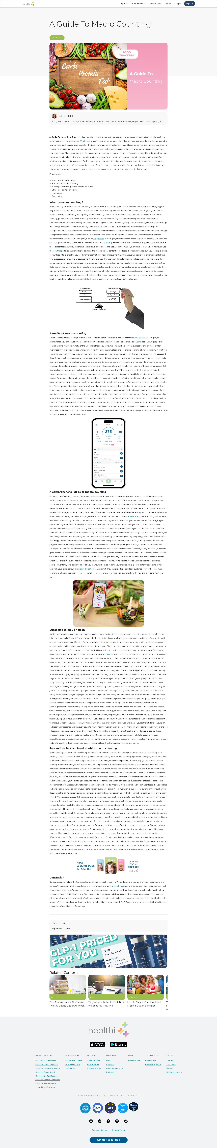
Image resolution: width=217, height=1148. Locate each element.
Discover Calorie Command (47, 1080)
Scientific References (45, 1087)
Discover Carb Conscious (46, 1064)
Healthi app (58, 251)
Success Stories (94, 1068)
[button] (124, 3)
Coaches (110, 1064)
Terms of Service (99, 1130)
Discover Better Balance (46, 1076)
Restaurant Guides (73, 1061)
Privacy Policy (118, 1130)
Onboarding (70, 1068)
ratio (108, 243)
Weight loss (85, 141)
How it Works (93, 1064)
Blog (108, 1061)
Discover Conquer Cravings (47, 1068)
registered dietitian (81, 279)
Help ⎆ (169, 1068)
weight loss (98, 239)
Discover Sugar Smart (45, 1072)
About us (170, 1061)
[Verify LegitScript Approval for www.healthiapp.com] (133, 1106)
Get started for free (108, 1140)
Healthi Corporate (153, 1064)
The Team (171, 1064)
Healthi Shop (134, 1061)
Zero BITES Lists (72, 1064)
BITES (109, 654)
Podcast (110, 1072)
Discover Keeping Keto (45, 1083)
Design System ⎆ (174, 1072)
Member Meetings (114, 1068)
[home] (28, 4)
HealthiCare (150, 1061)
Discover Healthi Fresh (45, 1061)
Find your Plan (93, 1061)
